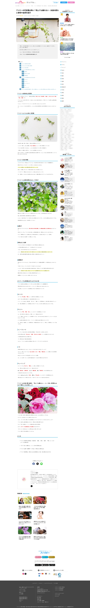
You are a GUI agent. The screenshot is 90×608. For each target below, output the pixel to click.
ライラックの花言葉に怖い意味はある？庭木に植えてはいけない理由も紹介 (25, 538)
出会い (62, 23)
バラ (24, 85)
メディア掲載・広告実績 (40, 600)
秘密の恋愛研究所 (63, 143)
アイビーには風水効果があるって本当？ (27, 69)
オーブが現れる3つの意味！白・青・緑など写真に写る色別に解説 (67, 54)
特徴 (63, 92)
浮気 (73, 137)
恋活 (63, 84)
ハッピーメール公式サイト (42, 483)
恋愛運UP (25, 75)
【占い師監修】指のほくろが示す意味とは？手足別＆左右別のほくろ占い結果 (67, 39)
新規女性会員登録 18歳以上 (23, 597)
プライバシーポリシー (40, 588)
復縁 (69, 132)
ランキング (40, 583)
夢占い (70, 129)
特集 (32, 5)
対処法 (65, 132)
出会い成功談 (39, 597)
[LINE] (41, 464)
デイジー (24, 81)
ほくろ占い (62, 112)
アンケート (64, 61)
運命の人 (66, 148)
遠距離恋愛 (70, 148)
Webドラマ (69, 109)
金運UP (24, 71)
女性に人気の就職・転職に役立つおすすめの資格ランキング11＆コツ (25, 507)
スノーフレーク (26, 83)
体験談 (71, 126)
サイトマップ (57, 596)
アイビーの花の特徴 (24, 67)
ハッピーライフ (27, 5)
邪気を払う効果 (26, 73)
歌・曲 (69, 137)
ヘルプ (20, 601)
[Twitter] (37, 464)
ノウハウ (26, 15)
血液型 (66, 146)
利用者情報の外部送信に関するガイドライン (43, 591)
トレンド (63, 67)
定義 (63, 78)
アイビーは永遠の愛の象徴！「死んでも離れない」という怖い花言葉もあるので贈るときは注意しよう (38, 89)
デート (72, 117)
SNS (65, 109)
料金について (21, 592)
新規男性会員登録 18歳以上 (23, 598)
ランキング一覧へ (67, 57)
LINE (61, 109)
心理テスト (62, 134)
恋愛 (63, 81)
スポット (62, 117)
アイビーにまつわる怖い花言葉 (26, 65)
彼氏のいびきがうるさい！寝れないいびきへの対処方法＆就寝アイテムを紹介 (40, 538)
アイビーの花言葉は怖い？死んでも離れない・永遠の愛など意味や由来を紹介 (45, 5)
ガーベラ (24, 79)
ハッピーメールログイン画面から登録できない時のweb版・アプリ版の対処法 (67, 25)
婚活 (63, 75)
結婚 (68, 143)
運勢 (61, 148)
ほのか (67, 112)
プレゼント (29, 15)
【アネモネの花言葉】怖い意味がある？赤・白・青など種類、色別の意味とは (40, 507)
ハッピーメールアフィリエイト (59, 593)
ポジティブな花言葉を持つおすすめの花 (27, 77)
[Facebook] (33, 464)
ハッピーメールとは (22, 589)
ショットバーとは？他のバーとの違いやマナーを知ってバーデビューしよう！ (25, 522)
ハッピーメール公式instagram (59, 588)
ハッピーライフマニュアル (48, 583)
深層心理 (63, 87)
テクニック (67, 117)
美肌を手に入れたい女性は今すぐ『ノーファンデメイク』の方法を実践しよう (40, 522)
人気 (67, 126)
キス (61, 115)
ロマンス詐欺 (63, 126)
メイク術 (72, 123)
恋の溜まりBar (68, 134)
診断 (61, 37)
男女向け (34, 15)
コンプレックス (71, 115)
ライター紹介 (56, 583)
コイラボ (66, 115)
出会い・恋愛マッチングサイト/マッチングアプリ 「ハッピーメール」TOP (26, 587)
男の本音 (67, 140)
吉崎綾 (65, 129)
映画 (65, 137)
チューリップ (25, 87)
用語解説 (62, 140)
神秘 (63, 98)
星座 (61, 137)
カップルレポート (39, 596)
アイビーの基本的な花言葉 (25, 63)
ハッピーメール (68, 120)
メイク (67, 123)
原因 (61, 129)
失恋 (63, 73)
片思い (63, 89)
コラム (63, 64)
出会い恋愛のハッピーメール (19, 5)
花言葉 (37, 15)
